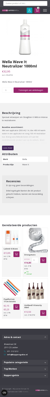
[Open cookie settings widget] (4, 393)
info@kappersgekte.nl (17, 354)
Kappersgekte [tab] (11, 375)
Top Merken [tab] (10, 368)
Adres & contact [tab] (12, 337)
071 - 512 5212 (12, 351)
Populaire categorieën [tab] (16, 362)
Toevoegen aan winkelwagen (30, 90)
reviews (25, 392)
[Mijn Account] (29, 10)
